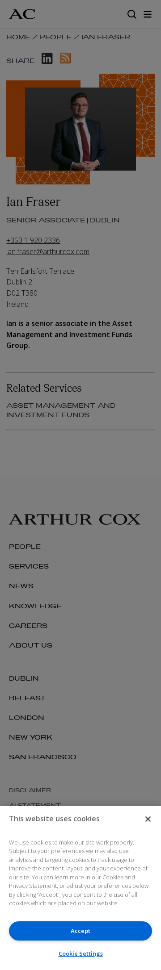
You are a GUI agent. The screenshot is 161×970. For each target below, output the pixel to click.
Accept (80, 931)
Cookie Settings (81, 953)
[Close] (148, 819)
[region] (80, 888)
